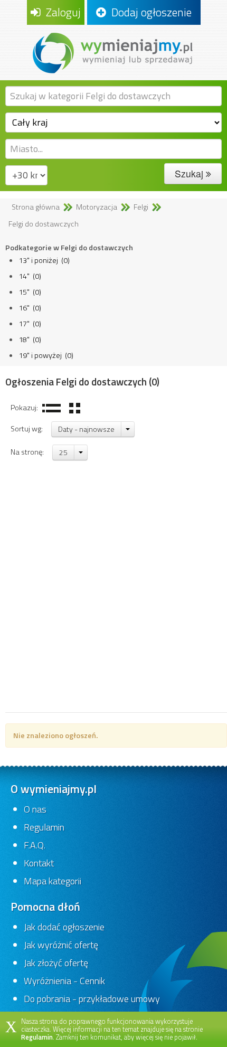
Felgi (141, 207)
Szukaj (190, 173)
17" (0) (29, 323)
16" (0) (29, 308)
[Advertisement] (113, 593)
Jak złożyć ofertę (56, 963)
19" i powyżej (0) (45, 355)
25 (63, 452)
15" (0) (29, 292)
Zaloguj (61, 12)
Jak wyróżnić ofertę (61, 945)
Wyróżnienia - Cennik (64, 981)
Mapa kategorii (52, 881)
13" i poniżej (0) (44, 260)
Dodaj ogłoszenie (149, 12)
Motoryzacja (96, 207)
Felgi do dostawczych (43, 224)
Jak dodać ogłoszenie (64, 927)
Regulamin (44, 827)
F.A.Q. (34, 845)
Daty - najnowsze (86, 429)
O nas (35, 809)
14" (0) (29, 276)
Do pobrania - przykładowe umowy (92, 999)
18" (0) (29, 339)
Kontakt (39, 863)
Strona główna (36, 207)
